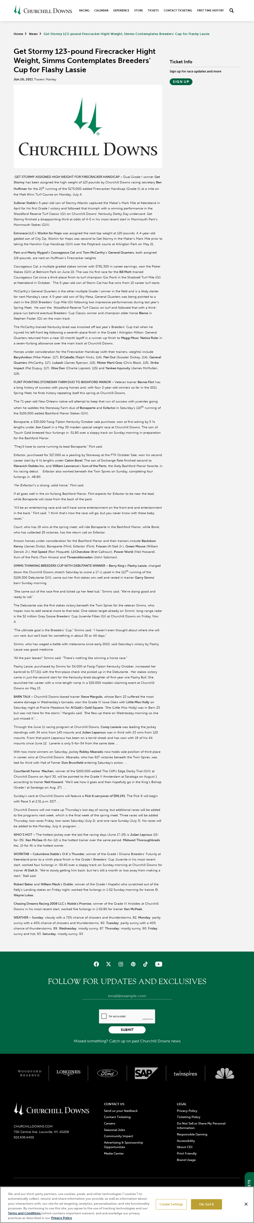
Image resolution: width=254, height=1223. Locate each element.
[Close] (246, 1204)
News (33, 34)
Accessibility (186, 1141)
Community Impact (118, 1136)
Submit (127, 1030)
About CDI (184, 1147)
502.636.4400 (24, 1137)
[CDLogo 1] (51, 1109)
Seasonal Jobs (114, 1130)
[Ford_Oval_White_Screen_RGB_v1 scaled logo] (108, 1073)
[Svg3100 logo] (225, 1073)
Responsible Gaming (192, 1134)
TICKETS (153, 10)
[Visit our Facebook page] (96, 964)
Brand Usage (186, 1160)
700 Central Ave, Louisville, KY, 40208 (41, 1132)
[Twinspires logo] (186, 1073)
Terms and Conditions (24, 1213)
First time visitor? (210, 10)
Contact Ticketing (178, 10)
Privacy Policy (187, 1111)
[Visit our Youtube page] (157, 964)
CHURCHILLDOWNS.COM (33, 1126)
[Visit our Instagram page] (121, 964)
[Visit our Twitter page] (108, 964)
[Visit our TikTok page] (145, 964)
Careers (109, 1123)
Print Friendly (187, 1153)
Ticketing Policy (188, 1117)
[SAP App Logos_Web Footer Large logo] (146, 1073)
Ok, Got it (206, 1204)
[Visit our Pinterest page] (133, 964)
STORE (138, 10)
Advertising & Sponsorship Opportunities (123, 1145)
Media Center (114, 1153)
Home (18, 34)
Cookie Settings (171, 1204)
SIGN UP (181, 82)
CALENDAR (101, 10)
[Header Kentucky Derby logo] (43, 10)
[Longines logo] (68, 1073)
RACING (84, 10)
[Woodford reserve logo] (29, 1073)
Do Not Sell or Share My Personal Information (201, 1126)
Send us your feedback (121, 1111)
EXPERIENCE (121, 10)
